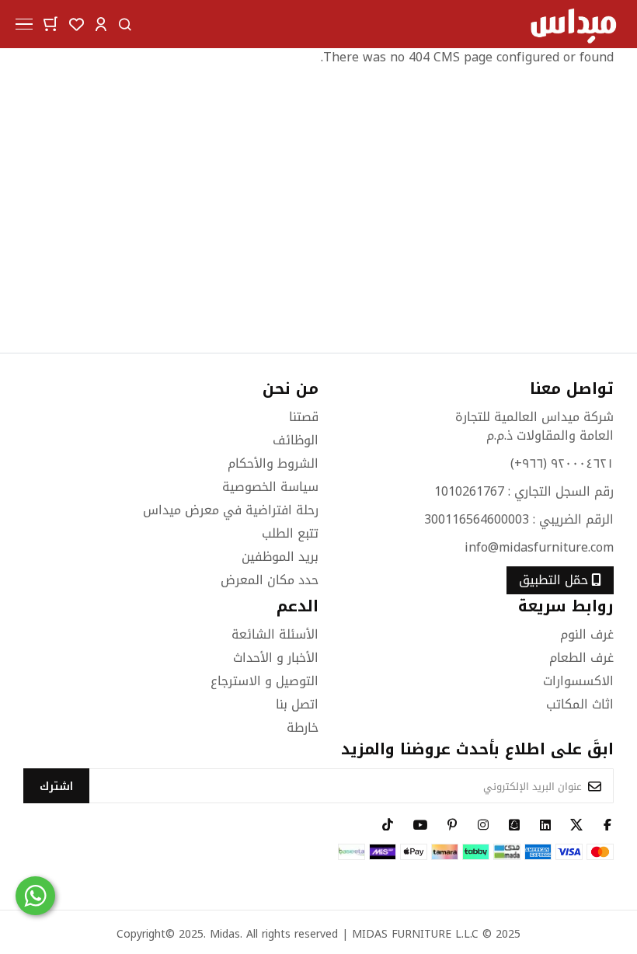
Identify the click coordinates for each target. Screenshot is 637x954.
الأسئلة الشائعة (274, 634)
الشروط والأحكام (273, 463)
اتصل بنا (297, 704)
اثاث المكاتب (580, 704)
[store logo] (572, 24)
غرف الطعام (581, 658)
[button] (101, 23)
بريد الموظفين (280, 557)
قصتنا (303, 417)
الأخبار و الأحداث (275, 658)
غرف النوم (587, 634)
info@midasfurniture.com (539, 547)
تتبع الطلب (290, 533)
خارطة (302, 728)
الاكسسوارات (578, 681)
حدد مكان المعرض (269, 580)
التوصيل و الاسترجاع (264, 681)
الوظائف (295, 440)
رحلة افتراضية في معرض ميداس (230, 510)
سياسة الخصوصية (270, 487)
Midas (225, 934)
